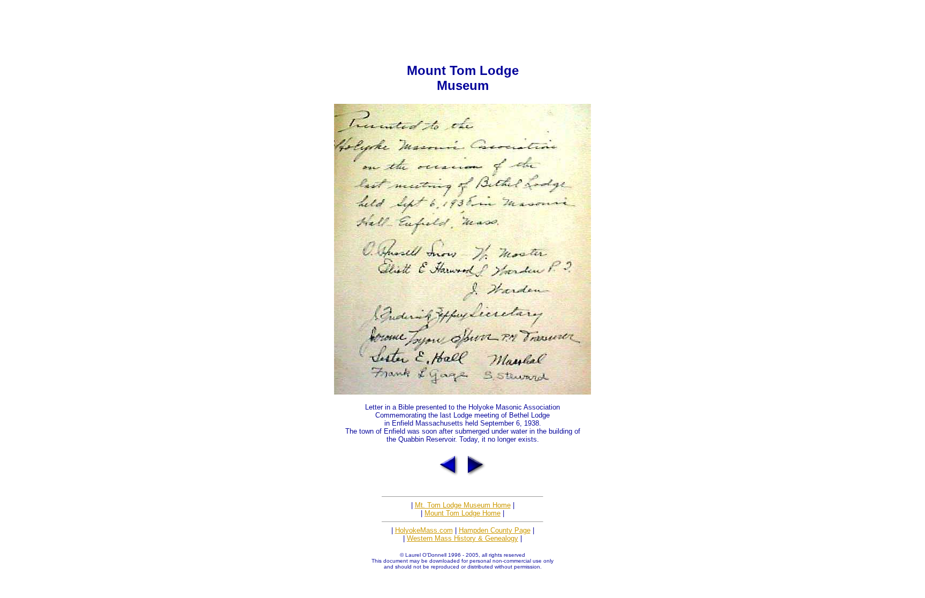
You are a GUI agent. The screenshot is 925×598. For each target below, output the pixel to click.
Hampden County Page (494, 530)
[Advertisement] (462, 28)
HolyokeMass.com (424, 530)
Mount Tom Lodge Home (462, 513)
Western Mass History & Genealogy (462, 538)
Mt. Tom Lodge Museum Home (463, 505)
